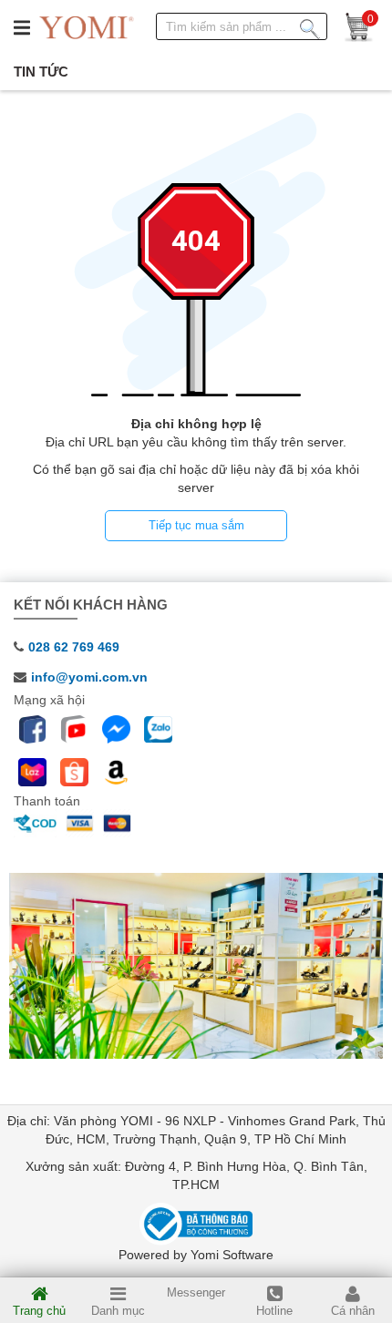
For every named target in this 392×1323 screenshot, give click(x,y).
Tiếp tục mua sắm (196, 525)
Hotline (274, 1311)
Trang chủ (39, 1311)
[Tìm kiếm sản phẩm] (309, 25)
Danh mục (118, 1311)
